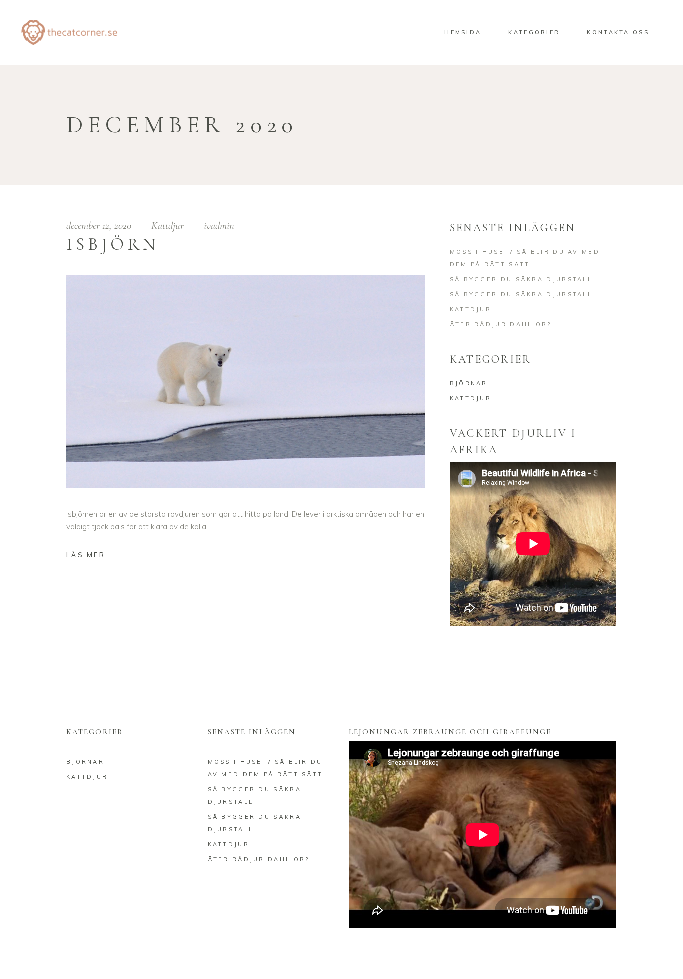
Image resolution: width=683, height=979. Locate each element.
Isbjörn (113, 244)
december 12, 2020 (100, 226)
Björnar (469, 383)
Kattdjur (168, 226)
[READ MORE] (93, 556)
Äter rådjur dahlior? (501, 324)
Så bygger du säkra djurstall (521, 279)
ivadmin (219, 226)
